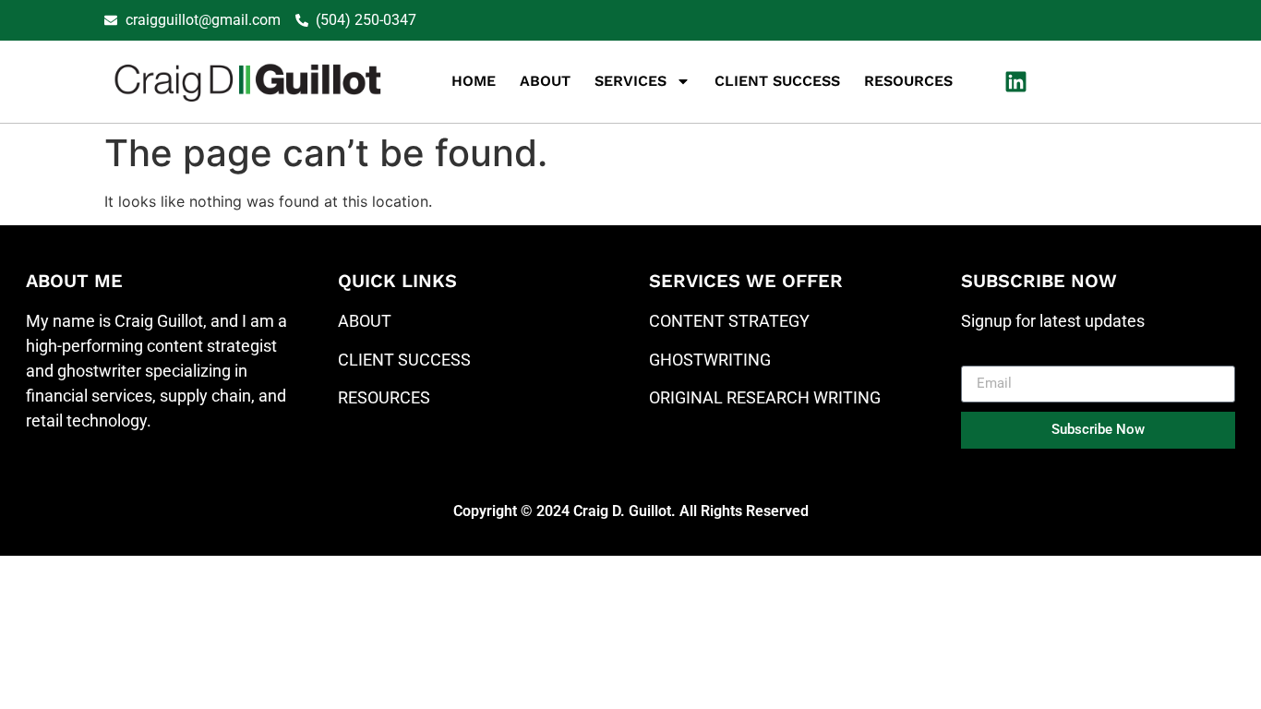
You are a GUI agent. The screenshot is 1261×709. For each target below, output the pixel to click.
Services (630, 81)
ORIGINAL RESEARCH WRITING (765, 397)
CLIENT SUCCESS (404, 359)
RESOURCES (384, 397)
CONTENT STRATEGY (729, 320)
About (545, 81)
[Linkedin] (1015, 81)
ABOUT (364, 320)
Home (473, 81)
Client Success (777, 81)
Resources (908, 81)
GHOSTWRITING (710, 359)
